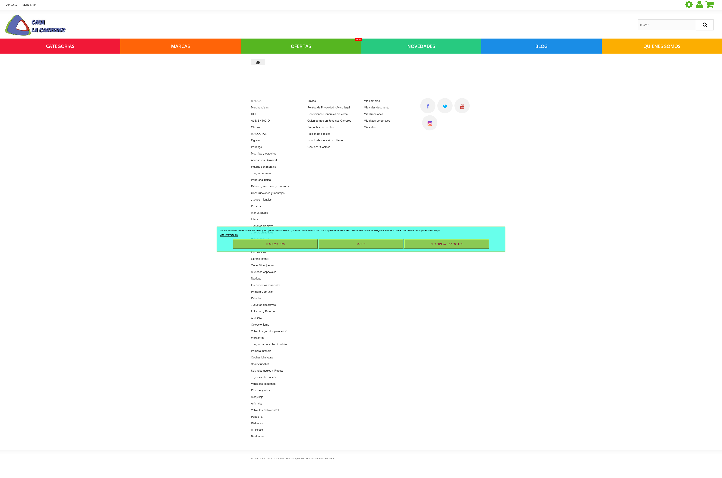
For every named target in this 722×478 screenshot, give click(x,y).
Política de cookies (319, 134)
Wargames (257, 337)
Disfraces (257, 423)
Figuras (255, 140)
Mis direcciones (373, 114)
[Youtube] (462, 105)
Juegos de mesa (261, 173)
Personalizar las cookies (447, 243)
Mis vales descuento (376, 107)
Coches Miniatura (262, 357)
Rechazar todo (275, 243)
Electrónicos (258, 252)
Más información (229, 234)
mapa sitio (29, 4)
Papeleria (256, 416)
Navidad (256, 278)
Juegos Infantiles (261, 199)
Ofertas (255, 127)
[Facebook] (427, 105)
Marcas (180, 46)
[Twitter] (445, 105)
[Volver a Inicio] (257, 62)
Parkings (256, 147)
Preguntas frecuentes (320, 127)
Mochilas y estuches (263, 153)
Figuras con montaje (263, 166)
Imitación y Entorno (263, 311)
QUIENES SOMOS (661, 46)
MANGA (256, 101)
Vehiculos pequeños (263, 384)
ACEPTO (361, 243)
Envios (311, 101)
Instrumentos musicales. (266, 285)
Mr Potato (257, 430)
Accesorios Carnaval (264, 160)
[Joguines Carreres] (35, 25)
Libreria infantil (259, 259)
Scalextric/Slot (260, 364)
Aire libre (256, 318)
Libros (255, 219)
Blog (541, 46)
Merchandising (260, 107)
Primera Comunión (262, 291)
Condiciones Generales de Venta (327, 114)
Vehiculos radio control (265, 410)
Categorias (60, 46)
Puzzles (256, 206)
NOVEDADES (421, 46)
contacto (11, 4)
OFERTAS (326, 44)
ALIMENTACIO (260, 120)
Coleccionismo (260, 324)
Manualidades (259, 212)
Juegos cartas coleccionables (269, 344)
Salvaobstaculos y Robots (267, 370)
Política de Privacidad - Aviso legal (328, 107)
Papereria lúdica (261, 180)
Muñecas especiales (263, 272)
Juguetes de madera (263, 377)
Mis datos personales (377, 120)
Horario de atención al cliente (325, 140)
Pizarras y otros (261, 390)
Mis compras (372, 101)
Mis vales (370, 127)
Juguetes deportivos (263, 305)
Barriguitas (257, 436)
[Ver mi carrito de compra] (713, 4)
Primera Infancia (261, 351)
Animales (256, 403)
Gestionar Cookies (318, 147)
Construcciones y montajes (268, 193)
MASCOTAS (259, 134)
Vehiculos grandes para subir (269, 331)
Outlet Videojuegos (262, 265)
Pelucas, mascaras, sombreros (270, 186)
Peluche (256, 298)
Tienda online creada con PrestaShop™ (279, 458)
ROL (254, 114)
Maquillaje (257, 397)
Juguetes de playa (262, 226)
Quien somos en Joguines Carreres (329, 120)
